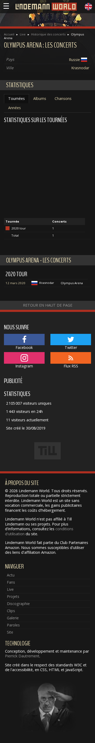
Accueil (9, 34)
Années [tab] (14, 107)
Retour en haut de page (47, 305)
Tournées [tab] (16, 98)
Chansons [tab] (63, 98)
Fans (11, 582)
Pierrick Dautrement (22, 655)
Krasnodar (80, 67)
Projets (13, 596)
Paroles (13, 624)
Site (10, 632)
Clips (11, 610)
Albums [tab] (39, 98)
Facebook (24, 347)
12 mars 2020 (15, 283)
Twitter (71, 347)
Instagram (24, 365)
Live (23, 34)
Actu (11, 575)
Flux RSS (71, 365)
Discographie (18, 603)
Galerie (13, 617)
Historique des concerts (48, 34)
